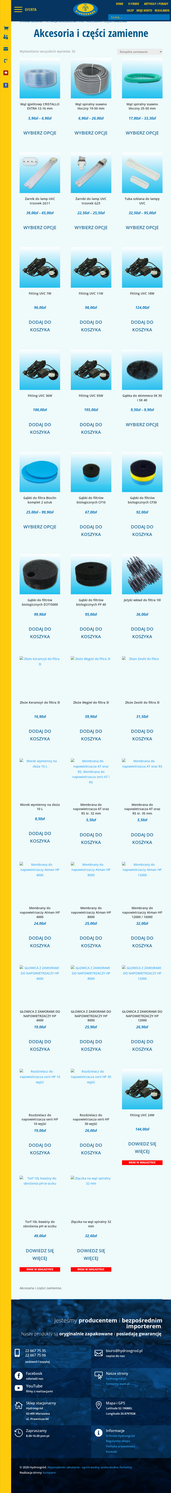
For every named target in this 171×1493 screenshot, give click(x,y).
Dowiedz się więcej (142, 1147)
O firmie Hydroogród (120, 1436)
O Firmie (133, 4)
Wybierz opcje (39, 133)
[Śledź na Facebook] (5, 85)
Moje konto (144, 10)
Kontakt (111, 1452)
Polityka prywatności (120, 1446)
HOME (119, 4)
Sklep (130, 10)
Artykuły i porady (156, 4)
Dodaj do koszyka (40, 326)
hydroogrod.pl (116, 1379)
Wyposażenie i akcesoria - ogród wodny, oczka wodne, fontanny (89, 1467)
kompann (49, 1473)
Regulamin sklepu (118, 1441)
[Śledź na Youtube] (5, 72)
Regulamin (162, 10)
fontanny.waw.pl (118, 1384)
